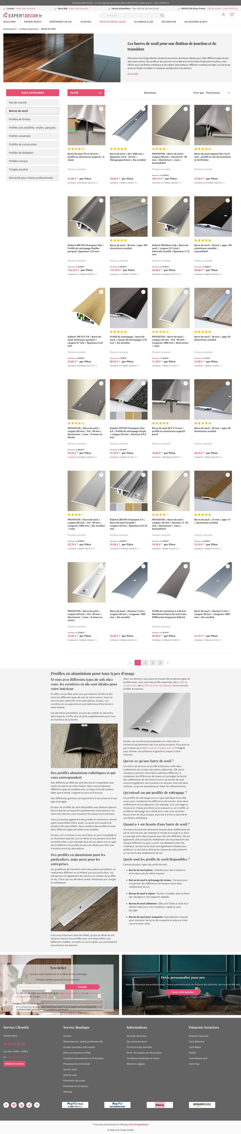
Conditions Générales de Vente (143, 1058)
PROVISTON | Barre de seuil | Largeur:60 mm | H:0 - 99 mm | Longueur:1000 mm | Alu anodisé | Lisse (86, 524)
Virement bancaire (198, 1036)
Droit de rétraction (137, 1036)
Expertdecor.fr (10, 28)
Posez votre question (25, 8)
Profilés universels (20, 136)
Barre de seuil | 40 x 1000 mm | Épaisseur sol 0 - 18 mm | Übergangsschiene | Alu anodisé (128, 156)
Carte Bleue (195, 1047)
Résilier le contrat (14, 1063)
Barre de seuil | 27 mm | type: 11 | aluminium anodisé (212, 521)
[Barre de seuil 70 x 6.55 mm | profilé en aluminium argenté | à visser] (86, 125)
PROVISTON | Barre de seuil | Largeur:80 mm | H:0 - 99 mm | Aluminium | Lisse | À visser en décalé (85, 433)
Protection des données (139, 1047)
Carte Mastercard (198, 1058)
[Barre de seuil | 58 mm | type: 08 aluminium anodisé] (213, 399)
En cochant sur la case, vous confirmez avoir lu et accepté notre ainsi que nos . (56, 1008)
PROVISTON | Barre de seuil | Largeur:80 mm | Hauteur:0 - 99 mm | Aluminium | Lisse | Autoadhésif (169, 158)
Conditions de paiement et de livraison (83, 1058)
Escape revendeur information (79, 1047)
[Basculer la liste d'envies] (101, 109)
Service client (70, 1069)
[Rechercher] (162, 15)
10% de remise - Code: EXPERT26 (222, 8)
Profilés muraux (18, 161)
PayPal (192, 1052)
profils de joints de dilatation (157, 685)
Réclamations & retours (75, 1086)
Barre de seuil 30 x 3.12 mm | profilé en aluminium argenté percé (168, 431)
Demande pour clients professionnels (31, 177)
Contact (67, 1036)
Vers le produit (86, 189)
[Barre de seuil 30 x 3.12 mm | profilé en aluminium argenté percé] (171, 399)
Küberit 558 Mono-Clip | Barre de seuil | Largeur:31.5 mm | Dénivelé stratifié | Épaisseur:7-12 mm (170, 250)
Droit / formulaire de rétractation (144, 1052)
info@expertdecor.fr (18, 1057)
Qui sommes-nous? (137, 1041)
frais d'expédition (139, 1124)
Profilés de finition (20, 119)
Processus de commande (76, 1063)
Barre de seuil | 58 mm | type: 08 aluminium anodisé (212, 430)
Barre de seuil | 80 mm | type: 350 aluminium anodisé (128, 247)
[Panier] (238, 12)
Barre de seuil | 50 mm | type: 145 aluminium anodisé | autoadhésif (213, 248)
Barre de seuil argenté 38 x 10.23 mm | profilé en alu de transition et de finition (212, 156)
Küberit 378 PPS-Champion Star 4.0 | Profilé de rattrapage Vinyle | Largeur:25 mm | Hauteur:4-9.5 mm (128, 433)
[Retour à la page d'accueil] (24, 14)
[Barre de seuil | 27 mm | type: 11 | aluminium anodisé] (213, 491)
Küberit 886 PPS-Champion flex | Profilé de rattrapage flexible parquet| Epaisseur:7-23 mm (86, 248)
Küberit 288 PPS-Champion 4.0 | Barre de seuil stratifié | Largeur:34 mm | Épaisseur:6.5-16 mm (128, 524)
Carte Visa (194, 1063)
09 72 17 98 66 (14, 1044)
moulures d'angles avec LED (161, 747)
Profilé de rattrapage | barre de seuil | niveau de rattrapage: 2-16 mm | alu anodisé (128, 339)
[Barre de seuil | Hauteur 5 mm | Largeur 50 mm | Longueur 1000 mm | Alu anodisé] (213, 582)
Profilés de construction (23, 144)
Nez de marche (18, 102)
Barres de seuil (18, 111)
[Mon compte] (223, 15)
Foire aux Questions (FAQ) (76, 1052)
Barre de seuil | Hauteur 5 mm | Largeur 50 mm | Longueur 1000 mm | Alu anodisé (212, 614)
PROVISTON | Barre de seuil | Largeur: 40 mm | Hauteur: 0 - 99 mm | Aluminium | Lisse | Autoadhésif (170, 524)
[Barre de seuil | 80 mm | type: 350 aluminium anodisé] (129, 216)
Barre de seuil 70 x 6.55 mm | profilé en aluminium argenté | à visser (86, 156)
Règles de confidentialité (72, 993)
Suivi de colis (70, 1075)
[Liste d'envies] (232, 15)
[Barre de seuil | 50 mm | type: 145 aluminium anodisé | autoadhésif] (213, 216)
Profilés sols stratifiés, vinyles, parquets (32, 127)
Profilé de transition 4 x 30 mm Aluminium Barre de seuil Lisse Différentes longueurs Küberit (169, 614)
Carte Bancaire (196, 1041)
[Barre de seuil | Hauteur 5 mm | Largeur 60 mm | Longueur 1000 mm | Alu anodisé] (129, 582)
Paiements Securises (74, 1080)
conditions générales (57, 1009)
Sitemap (67, 1091)
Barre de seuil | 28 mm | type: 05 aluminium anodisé (212, 338)
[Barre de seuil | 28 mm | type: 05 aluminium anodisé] (213, 308)
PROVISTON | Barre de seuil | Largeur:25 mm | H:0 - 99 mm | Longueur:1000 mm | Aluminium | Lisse (170, 341)
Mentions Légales (136, 1063)
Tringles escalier (18, 169)
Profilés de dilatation (21, 152)
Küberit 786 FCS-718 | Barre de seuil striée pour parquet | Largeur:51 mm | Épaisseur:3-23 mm (85, 341)
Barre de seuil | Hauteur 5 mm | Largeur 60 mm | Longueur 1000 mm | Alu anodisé (127, 614)
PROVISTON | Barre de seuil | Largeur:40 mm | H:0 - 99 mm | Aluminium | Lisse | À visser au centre (85, 616)
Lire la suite (132, 73)
